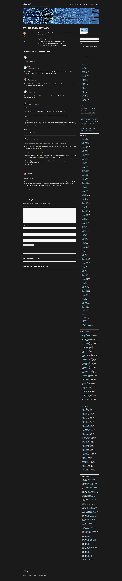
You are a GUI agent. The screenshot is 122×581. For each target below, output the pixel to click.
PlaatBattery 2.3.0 (85, 430)
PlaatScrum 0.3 (88, 514)
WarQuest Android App (86, 375)
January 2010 (84, 289)
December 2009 (85, 290)
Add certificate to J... (86, 462)
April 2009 (84, 301)
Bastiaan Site (84, 317)
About (83, 382)
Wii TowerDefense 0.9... (86, 356)
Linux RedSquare (85, 388)
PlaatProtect (84, 86)
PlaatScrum (84, 90)
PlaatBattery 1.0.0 (85, 445)
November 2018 (85, 203)
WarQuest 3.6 (88, 530)
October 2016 (84, 213)
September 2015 (85, 229)
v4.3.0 (82, 128)
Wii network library (86, 343)
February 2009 (85, 303)
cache (83, 406)
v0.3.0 (90, 108)
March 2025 (84, 150)
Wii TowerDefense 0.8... (86, 372)
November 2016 (85, 211)
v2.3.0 (86, 123)
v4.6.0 (90, 128)
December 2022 (85, 169)
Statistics (83, 387)
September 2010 (85, 278)
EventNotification (85, 71)
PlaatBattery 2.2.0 (85, 421)
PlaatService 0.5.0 (85, 414)
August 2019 (84, 197)
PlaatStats (84, 94)
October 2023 (84, 162)
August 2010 (84, 279)
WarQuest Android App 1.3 (92, 547)
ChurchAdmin (84, 70)
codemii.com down (85, 394)
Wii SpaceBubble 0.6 (86, 354)
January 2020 (84, 191)
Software (77, 4)
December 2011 (85, 258)
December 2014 (85, 231)
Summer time (84, 396)
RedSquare (25, 39)
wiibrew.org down (85, 383)
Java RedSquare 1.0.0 (86, 429)
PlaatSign (84, 92)
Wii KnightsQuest (85, 374)
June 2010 (84, 282)
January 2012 (84, 257)
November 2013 (85, 241)
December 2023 (85, 159)
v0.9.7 (93, 114)
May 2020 (84, 187)
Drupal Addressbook (86, 358)
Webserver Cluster (85, 527)
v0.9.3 (93, 112)
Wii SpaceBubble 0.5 (86, 362)
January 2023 (84, 167)
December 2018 (85, 202)
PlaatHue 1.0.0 (84, 418)
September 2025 (85, 146)
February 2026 (85, 143)
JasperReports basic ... (86, 338)
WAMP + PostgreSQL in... (87, 342)
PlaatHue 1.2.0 (84, 410)
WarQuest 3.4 (89, 532)
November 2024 (85, 153)
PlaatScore (84, 88)
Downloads (85, 4)
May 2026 (84, 141)
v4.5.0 (86, 128)
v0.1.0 (82, 108)
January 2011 (84, 273)
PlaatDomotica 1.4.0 (86, 468)
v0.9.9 (86, 117)
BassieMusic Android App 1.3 (91, 486)
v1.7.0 (82, 121)
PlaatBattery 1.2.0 (85, 441)
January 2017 (84, 209)
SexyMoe (83, 522)
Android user (84, 534)
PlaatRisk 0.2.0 (85, 422)
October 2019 (84, 194)
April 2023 (84, 165)
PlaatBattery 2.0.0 (85, 446)
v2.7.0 (86, 125)
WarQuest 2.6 (88, 552)
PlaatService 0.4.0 (85, 433)
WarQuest (84, 100)
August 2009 (84, 295)
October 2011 (84, 261)
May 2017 (84, 207)
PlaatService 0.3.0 (85, 416)
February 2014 (84, 237)
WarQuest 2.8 (88, 543)
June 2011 (84, 266)
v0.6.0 (86, 110)
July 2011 (83, 265)
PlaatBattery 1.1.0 (85, 444)
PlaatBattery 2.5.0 (85, 456)
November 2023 (85, 161)
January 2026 (84, 145)
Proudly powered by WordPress (39, 575)
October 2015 (84, 227)
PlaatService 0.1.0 (85, 412)
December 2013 (85, 239)
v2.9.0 (93, 125)
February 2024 (85, 158)
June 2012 (84, 250)
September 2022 (85, 173)
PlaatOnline (84, 84)
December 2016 (85, 210)
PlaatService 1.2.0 (85, 425)
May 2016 (84, 218)
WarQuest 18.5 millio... (86, 364)
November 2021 (85, 175)
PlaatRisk (83, 87)
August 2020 (84, 186)
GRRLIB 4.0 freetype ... (86, 335)
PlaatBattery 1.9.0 (85, 428)
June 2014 (84, 233)
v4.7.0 (93, 128)
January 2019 (84, 201)
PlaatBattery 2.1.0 (85, 436)
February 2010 (84, 287)
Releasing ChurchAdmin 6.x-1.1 (91, 511)
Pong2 (83, 95)
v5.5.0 (86, 130)
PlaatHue (83, 83)
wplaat (24, 36)
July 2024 (83, 155)
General (83, 72)
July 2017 (83, 206)
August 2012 (84, 247)
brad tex (83, 504)
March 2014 (84, 235)
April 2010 (84, 285)
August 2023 (84, 163)
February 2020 (85, 190)
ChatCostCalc (84, 68)
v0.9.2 (90, 112)
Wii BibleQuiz (84, 347)
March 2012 (84, 254)
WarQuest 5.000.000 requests (92, 518)
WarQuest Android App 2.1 (92, 531)
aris (82, 514)
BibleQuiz (84, 67)
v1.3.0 (86, 119)
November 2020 (85, 183)
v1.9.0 (89, 121)
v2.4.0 (89, 123)
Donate (83, 392)
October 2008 (84, 309)
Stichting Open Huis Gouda (87, 325)
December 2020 (85, 182)
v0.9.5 (86, 114)
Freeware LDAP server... (86, 340)
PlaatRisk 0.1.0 (84, 420)
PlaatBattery (84, 78)
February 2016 (84, 222)
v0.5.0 (82, 110)
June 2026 (84, 139)
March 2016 (84, 221)
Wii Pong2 (84, 351)
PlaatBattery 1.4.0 (85, 449)
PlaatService (84, 91)
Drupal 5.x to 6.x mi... (86, 370)
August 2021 (84, 178)
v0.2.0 (86, 108)
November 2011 (85, 259)
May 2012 (84, 251)
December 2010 (85, 274)
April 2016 (84, 219)
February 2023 (84, 166)
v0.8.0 (24, 41)
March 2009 (84, 302)
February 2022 (85, 174)
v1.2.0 (82, 119)
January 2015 (84, 230)
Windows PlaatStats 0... (86, 355)
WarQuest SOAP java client (91, 491)
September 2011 (85, 262)
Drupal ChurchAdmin (86, 399)
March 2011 (84, 270)
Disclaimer (84, 384)
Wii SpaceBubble (85, 350)
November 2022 (85, 170)
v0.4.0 (93, 108)
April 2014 (84, 234)
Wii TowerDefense (85, 346)
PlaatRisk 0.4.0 (85, 409)
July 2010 (83, 281)
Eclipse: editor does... (86, 360)
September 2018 (85, 205)
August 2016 (84, 215)
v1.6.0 (96, 119)
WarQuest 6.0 (88, 495)
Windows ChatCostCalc (86, 398)
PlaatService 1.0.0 (85, 450)
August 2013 (84, 243)
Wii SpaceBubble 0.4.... (86, 359)
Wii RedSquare (85, 352)
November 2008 (85, 307)
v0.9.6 (90, 114)
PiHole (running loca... (86, 453)
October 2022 (84, 171)
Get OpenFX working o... (86, 437)
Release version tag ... (86, 442)
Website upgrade (85, 371)
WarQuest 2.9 (88, 542)
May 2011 (83, 267)
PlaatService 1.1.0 (85, 432)
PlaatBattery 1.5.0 (85, 452)
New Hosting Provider (90, 508)
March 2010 (84, 286)
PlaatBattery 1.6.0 (85, 454)
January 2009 (84, 305)
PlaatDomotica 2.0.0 (86, 464)
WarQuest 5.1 (88, 515)
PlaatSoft (27, 4)
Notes (83, 76)
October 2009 (84, 293)
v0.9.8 (82, 117)
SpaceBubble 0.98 (90, 526)
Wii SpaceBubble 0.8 (86, 368)
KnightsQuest (84, 75)
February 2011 (84, 271)
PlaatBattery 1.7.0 (85, 434)
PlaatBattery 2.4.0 (85, 413)
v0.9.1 (86, 112)
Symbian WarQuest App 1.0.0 (91, 512)
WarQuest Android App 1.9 (91, 539)
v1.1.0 (93, 117)
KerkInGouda (84, 74)
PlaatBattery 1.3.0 (85, 440)
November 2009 (85, 291)
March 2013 (84, 245)
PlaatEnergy (84, 82)
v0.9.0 (82, 112)
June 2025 (84, 147)
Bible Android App (85, 460)
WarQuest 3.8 (89, 522)
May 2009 (84, 299)
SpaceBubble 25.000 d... (86, 336)
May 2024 (84, 157)
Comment (26, 206)
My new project (85, 344)
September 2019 (85, 195)
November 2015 (85, 226)
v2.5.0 (93, 123)
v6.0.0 (90, 130)
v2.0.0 (93, 121)
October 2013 (84, 242)
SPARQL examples (85, 469)
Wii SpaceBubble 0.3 (86, 366)
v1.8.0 (86, 121)
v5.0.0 (82, 130)
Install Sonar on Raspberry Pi (91, 483)
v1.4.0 (89, 119)
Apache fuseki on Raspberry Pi (92, 482)
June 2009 (84, 298)
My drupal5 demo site (93, 538)
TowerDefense (85, 99)
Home (71, 4)
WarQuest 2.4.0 (89, 556)
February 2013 (84, 246)
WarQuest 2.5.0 (89, 555)
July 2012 (83, 249)
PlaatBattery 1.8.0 (85, 426)
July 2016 (83, 217)
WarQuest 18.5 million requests (91, 507)
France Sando (84, 538)
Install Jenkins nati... (86, 470)
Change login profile (86, 395)
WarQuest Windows (86, 363)
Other (91, 4)
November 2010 (85, 275)
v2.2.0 (82, 123)
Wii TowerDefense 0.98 (91, 490)
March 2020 (84, 189)
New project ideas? (85, 339)
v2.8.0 (90, 125)
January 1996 (84, 310)
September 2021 (85, 177)
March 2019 (84, 199)
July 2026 (84, 138)
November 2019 (85, 193)
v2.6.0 (82, 125)
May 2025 (84, 149)
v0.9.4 (82, 114)
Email (24, 231)
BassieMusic (84, 66)
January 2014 (84, 238)
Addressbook (84, 64)
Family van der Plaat (86, 318)
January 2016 (84, 223)
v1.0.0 (90, 117)
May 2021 (84, 181)
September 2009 (85, 294)
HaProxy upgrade (85, 461)
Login (97, 4)
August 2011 (84, 263)
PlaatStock (84, 465)
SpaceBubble (84, 98)
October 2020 (84, 185)
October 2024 (84, 154)
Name (24, 225)
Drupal (83, 378)
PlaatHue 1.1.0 (84, 457)
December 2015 (85, 225)
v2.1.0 (96, 121)
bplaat (83, 486)
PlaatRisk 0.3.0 (84, 424)
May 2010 (84, 283)
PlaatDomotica (85, 80)
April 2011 (84, 269)
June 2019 (84, 198)
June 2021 (84, 179)
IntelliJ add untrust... (86, 472)
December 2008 (85, 306)
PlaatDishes (84, 79)
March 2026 (84, 142)
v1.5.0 (93, 119)
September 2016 (85, 214)
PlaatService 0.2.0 (85, 417)
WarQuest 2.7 (88, 550)
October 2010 (84, 277)
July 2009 (84, 297)
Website (25, 238)
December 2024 (85, 151)
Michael (83, 523)
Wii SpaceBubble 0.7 (86, 367)
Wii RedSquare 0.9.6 (86, 379)
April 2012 (84, 253)
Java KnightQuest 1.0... (86, 438)
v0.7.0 (90, 110)
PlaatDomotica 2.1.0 (86, 466)
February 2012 (84, 255)
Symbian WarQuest (85, 391)
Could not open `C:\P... (86, 376)
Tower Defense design (86, 348)
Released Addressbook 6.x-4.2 (91, 516)
